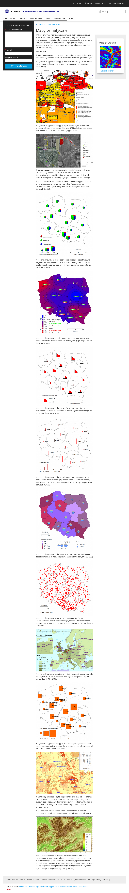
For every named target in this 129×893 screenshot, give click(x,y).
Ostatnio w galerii (108, 42)
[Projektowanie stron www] (10, 889)
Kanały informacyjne (77, 879)
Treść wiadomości (13, 29)
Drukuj (107, 879)
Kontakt (89, 3)
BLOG (71, 18)
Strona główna (10, 18)
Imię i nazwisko (11, 57)
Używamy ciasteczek (118, 3)
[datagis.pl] (37, 24)
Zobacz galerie (107, 71)
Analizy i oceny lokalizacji (31, 18)
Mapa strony (101, 3)
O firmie (78, 3)
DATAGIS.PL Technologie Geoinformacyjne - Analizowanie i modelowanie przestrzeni (53, 886)
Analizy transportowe (55, 18)
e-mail (8, 50)
